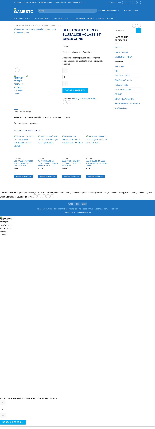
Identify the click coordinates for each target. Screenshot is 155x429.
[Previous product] (139, 26)
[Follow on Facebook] (123, 2)
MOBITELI (91, 18)
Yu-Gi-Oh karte (121, 108)
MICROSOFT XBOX (42, 18)
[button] (108, 11)
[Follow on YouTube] (139, 2)
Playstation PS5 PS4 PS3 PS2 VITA (47, 26)
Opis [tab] (16, 112)
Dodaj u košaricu (75, 90)
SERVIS (101, 18)
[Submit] (95, 11)
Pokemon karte (121, 85)
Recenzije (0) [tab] (25, 112)
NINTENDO (58, 18)
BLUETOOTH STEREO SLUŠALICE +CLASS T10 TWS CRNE (71, 163)
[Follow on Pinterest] (52, 196)
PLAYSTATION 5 (122, 76)
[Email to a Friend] (69, 102)
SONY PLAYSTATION (22, 18)
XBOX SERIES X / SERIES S (127, 104)
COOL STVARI (79, 18)
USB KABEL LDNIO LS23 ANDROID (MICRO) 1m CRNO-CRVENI (23, 163)
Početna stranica (22, 26)
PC (68, 18)
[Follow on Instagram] (127, 2)
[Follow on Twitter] (44, 196)
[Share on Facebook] (65, 102)
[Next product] (134, 26)
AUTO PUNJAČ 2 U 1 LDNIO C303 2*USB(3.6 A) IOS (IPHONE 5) (48, 163)
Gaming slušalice (79, 98)
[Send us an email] (131, 2)
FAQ (119, 2)
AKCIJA (118, 48)
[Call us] (135, 2)
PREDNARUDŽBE (123, 90)
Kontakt (112, 2)
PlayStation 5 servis (123, 80)
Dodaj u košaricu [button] (23, 176)
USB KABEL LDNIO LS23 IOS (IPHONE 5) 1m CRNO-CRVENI (96, 163)
